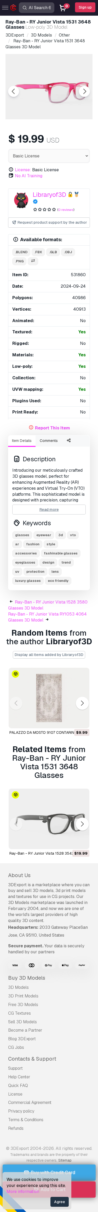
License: (23, 170)
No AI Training (28, 176)
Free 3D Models (23, 1004)
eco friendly (58, 580)
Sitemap (65, 1160)
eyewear (43, 535)
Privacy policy (21, 1111)
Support (15, 1068)
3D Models (18, 987)
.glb (53, 252)
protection (35, 571)
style (51, 544)
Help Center (19, 1077)
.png (19, 261)
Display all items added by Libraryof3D (49, 654)
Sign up (85, 7)
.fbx (38, 252)
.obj (68, 252)
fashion (32, 544)
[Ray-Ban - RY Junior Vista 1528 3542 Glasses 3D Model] (49, 819)
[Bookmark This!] (82, 721)
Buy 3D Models (26, 977)
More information (23, 1191)
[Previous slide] (13, 91)
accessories (26, 553)
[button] (82, 703)
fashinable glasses (61, 553)
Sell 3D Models (22, 1022)
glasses (22, 535)
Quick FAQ (18, 1085)
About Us (19, 875)
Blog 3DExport (22, 1039)
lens (55, 571)
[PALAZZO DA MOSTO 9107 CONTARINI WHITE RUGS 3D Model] (49, 698)
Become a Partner (25, 1030)
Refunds (16, 1128)
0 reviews (65, 210)
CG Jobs (16, 1047)
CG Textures (19, 1013)
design (48, 562)
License (15, 1094)
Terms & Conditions (25, 1119)
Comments (49, 440)
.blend (21, 252)
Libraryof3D (49, 195)
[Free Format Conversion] (33, 261)
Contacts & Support (32, 1058)
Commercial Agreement (29, 1102)
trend (66, 562)
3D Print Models (23, 996)
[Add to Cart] (71, 721)
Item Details (22, 440)
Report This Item (52, 428)
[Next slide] (84, 91)
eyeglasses (25, 562)
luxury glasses (28, 580)
